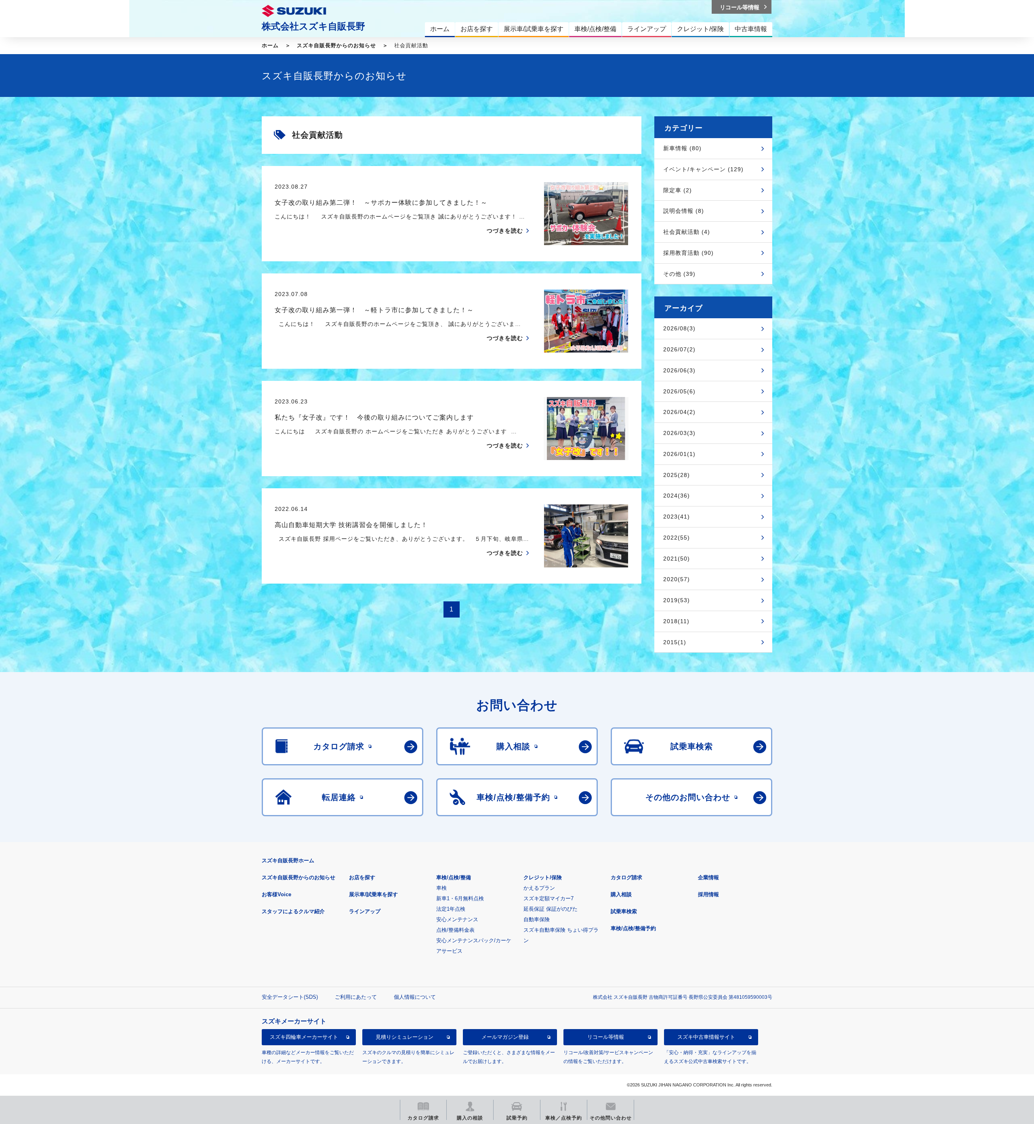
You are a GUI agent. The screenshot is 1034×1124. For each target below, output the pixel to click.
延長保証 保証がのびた (550, 909)
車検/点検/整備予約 (633, 928)
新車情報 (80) (682, 148)
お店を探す (362, 877)
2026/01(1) (679, 454)
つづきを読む (505, 230)
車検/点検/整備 (453, 877)
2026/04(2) (679, 412)
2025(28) (676, 475)
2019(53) (676, 600)
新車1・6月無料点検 (460, 898)
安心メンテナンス (457, 919)
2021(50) (676, 558)
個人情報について (415, 997)
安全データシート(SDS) (290, 997)
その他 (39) (679, 274)
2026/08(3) (679, 328)
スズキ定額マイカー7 (548, 898)
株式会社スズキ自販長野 (313, 26)
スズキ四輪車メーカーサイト (304, 1037)
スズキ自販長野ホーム (288, 860)
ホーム (270, 45)
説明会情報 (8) (683, 211)
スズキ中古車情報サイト (706, 1037)
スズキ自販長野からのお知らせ (336, 45)
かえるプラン (539, 888)
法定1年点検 (450, 909)
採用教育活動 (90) (688, 253)
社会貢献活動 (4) (686, 232)
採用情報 (708, 894)
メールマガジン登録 (505, 1037)
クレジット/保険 (542, 877)
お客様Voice (276, 894)
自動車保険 (536, 919)
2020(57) (676, 579)
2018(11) (676, 621)
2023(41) (676, 516)
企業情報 (708, 877)
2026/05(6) (679, 391)
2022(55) (676, 537)
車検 (441, 888)
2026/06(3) (679, 370)
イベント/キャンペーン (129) (703, 169)
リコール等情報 (605, 1037)
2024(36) (676, 495)
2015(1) (674, 642)
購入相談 (621, 894)
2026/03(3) (679, 433)
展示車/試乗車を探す (373, 894)
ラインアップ (364, 911)
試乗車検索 (624, 911)
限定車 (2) (677, 190)
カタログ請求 (626, 877)
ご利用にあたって (356, 997)
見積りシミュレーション (404, 1037)
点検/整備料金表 (455, 930)
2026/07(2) (679, 349)
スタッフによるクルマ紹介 (293, 911)
